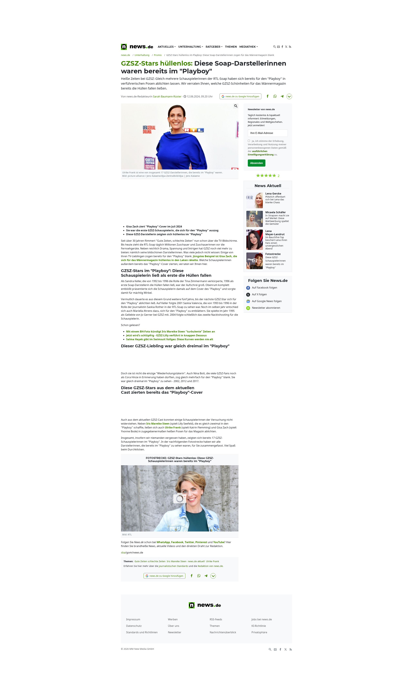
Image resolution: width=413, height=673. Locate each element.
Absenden (256, 163)
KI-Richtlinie (259, 626)
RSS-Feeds (216, 619)
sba (123, 552)
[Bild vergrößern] (235, 106)
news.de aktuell (196, 561)
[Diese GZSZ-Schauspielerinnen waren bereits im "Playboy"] (179, 498)
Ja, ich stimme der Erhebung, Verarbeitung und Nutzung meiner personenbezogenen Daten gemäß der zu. (267, 147)
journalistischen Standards (173, 566)
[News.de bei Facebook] (282, 46)
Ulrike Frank (212, 561)
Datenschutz (134, 626)
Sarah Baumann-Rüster (167, 96)
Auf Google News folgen (266, 301)
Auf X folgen (259, 294)
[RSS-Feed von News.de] (290, 46)
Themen (231, 46)
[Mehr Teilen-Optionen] (289, 96)
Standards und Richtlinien (142, 632)
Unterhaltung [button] (190, 46)
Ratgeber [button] (213, 46)
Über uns (173, 626)
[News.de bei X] (286, 46)
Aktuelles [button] (166, 46)
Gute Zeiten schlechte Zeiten (150, 561)
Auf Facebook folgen (264, 287)
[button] (240, 96)
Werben (173, 619)
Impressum (133, 619)
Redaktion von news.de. (210, 566)
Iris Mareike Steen (176, 561)
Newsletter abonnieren (265, 308)
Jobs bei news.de (262, 619)
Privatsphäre (259, 632)
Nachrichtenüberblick (223, 632)
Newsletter (174, 632)
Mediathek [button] (248, 46)
